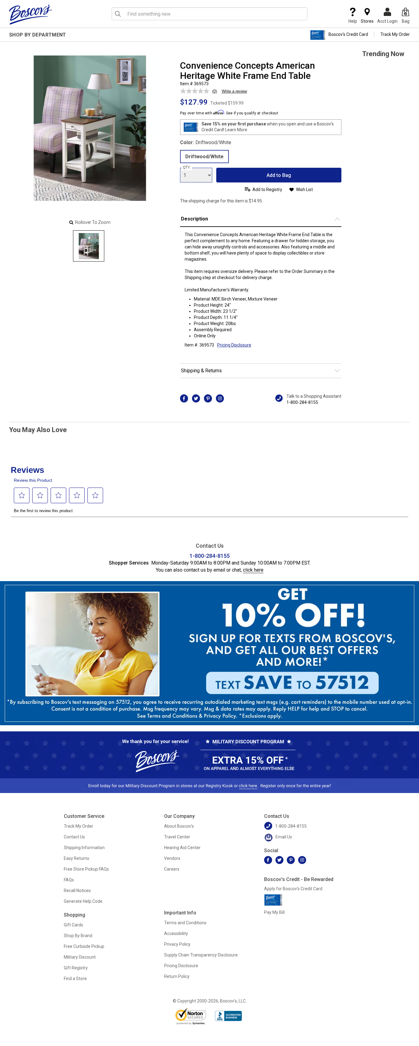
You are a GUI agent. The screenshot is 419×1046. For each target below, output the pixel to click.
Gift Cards (73, 924)
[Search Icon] (118, 14)
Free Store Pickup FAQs (86, 869)
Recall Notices (77, 890)
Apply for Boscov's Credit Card (293, 888)
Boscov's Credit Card (348, 34)
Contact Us (74, 836)
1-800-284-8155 (302, 402)
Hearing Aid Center (182, 847)
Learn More (236, 129)
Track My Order (395, 34)
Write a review (234, 91)
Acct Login (387, 21)
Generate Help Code (83, 901)
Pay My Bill (274, 912)
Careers (171, 869)
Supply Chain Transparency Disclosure (201, 954)
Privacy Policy (177, 944)
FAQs (69, 879)
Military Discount (80, 957)
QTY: (187, 167)
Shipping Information (84, 847)
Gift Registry (76, 967)
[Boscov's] (30, 14)
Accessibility (176, 933)
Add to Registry (267, 189)
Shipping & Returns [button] (201, 371)
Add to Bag (279, 175)
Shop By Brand (78, 935)
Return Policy (177, 976)
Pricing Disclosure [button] (234, 345)
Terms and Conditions (185, 922)
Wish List (304, 189)
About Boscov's (179, 826)
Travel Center (177, 836)
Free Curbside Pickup (84, 946)
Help (352, 21)
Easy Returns (76, 858)
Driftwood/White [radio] (204, 156)
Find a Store (75, 978)
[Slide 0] (88, 246)
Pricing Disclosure (181, 965)
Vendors (172, 858)
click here (253, 570)
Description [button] (194, 219)
